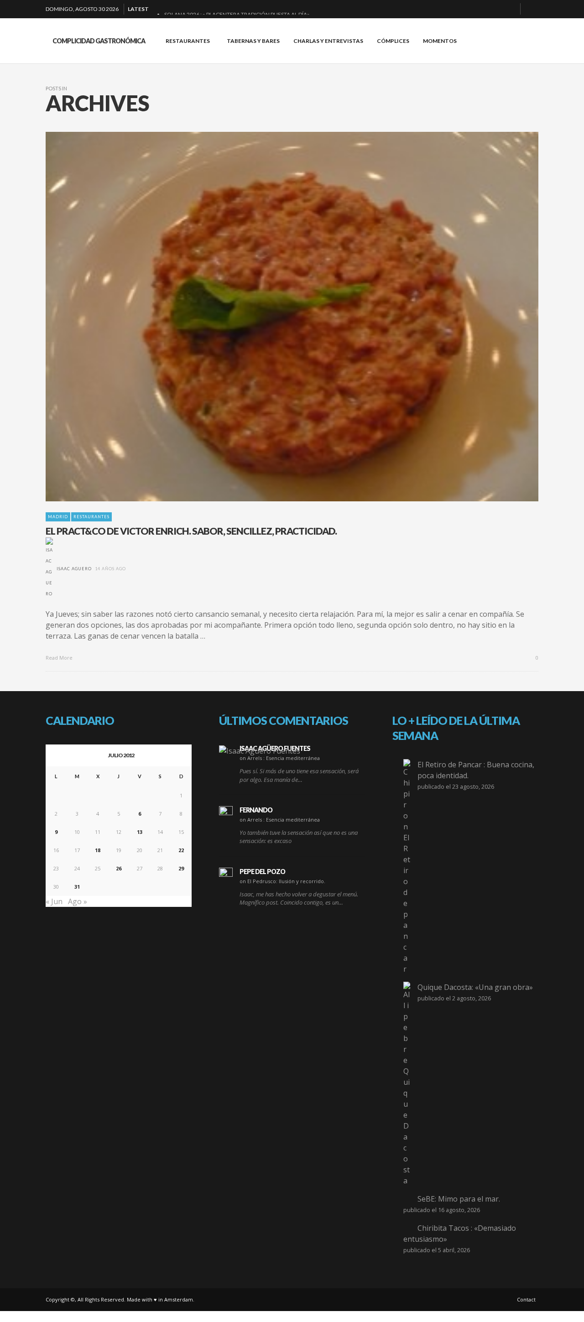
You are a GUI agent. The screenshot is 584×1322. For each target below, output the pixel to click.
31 (77, 886)
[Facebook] (466, 9)
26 (118, 868)
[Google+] (480, 9)
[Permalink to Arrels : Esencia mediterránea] (259, 750)
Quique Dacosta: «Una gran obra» (475, 987)
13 (139, 831)
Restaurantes (91, 516)
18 (97, 850)
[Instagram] (495, 9)
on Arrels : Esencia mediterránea (280, 758)
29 (181, 868)
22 (181, 850)
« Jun (54, 901)
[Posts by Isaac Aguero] (49, 568)
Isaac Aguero (74, 568)
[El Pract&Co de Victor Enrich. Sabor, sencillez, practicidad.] (277, 316)
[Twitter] (509, 9)
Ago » (77, 901)
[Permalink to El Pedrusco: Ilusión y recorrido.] (226, 874)
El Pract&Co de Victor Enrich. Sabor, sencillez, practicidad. (191, 530)
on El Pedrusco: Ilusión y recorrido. (282, 881)
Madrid (58, 516)
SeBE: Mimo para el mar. (458, 1199)
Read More (60, 657)
